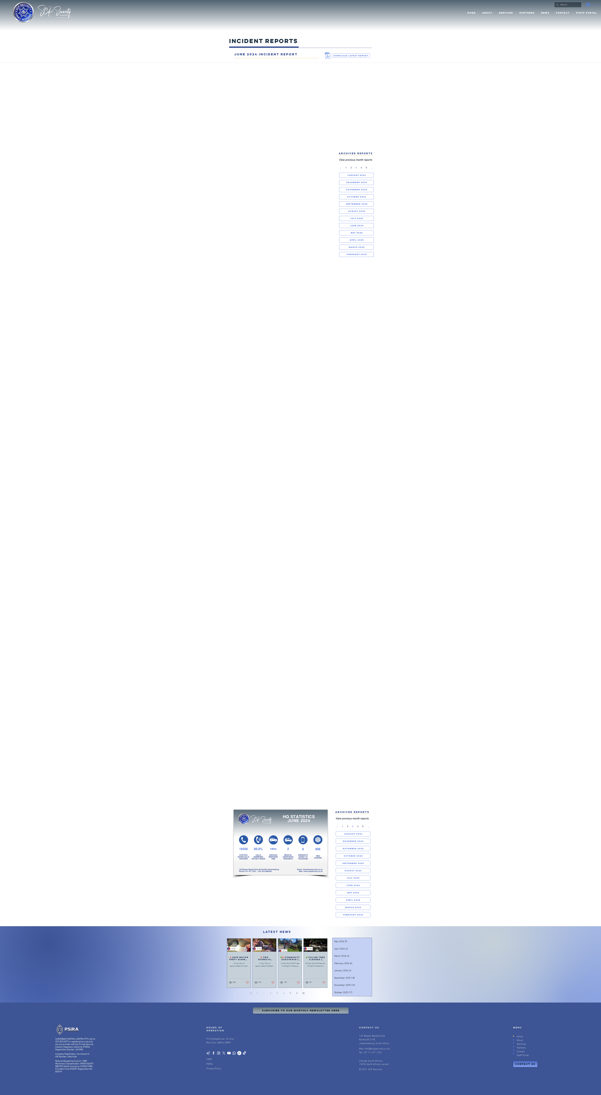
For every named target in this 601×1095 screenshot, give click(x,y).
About (520, 1040)
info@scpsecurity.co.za (377, 1048)
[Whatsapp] (239, 1053)
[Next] (372, 168)
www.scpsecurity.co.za (313, 871)
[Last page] (303, 993)
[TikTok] (244, 1053)
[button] (527, 13)
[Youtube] (229, 1053)
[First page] (251, 993)
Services (521, 1044)
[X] (224, 1053)
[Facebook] (213, 1053)
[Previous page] (257, 993)
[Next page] (297, 993)
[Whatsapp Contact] (234, 1053)
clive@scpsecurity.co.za (313, 869)
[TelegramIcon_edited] (208, 1053)
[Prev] (340, 168)
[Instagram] (219, 1053)
